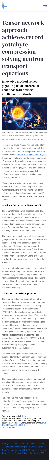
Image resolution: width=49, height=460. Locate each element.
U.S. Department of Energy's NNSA (17, 447)
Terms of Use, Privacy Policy (14, 453)
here (24, 416)
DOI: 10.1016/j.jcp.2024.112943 (24, 424)
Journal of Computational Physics (31, 155)
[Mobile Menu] (44, 6)
